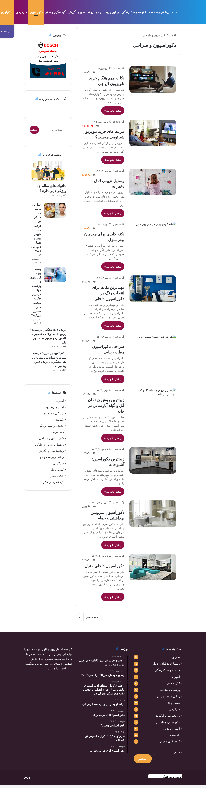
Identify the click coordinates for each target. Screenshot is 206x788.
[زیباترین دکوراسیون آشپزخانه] (152, 460)
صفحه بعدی (92, 617)
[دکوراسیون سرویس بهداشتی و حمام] (152, 513)
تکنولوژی (58, 419)
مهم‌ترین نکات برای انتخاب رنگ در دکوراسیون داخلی (108, 293)
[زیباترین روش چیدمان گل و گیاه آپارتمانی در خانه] (152, 401)
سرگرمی (21, 12)
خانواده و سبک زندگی (134, 12)
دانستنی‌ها (58, 432)
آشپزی (60, 400)
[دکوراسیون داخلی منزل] (152, 567)
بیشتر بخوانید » (112, 110)
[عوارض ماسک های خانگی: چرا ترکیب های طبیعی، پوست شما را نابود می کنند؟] (55, 210)
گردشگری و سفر (55, 12)
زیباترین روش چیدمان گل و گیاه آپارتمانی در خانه (106, 405)
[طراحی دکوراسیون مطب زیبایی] (152, 348)
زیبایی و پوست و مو (107, 12)
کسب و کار (57, 469)
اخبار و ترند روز (54, 407)
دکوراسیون (36, 12)
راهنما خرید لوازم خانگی (49, 444)
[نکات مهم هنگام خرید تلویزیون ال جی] (152, 79)
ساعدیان (117, 170)
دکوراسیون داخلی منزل (104, 565)
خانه (174, 12)
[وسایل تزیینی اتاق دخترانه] (152, 182)
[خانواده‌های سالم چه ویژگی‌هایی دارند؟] (48, 171)
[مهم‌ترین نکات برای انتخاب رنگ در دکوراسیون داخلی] (152, 288)
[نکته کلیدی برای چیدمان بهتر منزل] (152, 235)
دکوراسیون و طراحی (51, 438)
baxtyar (117, 68)
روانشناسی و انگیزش (80, 12)
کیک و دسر (57, 475)
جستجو (178, 752)
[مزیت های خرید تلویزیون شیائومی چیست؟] (152, 133)
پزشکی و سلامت (159, 12)
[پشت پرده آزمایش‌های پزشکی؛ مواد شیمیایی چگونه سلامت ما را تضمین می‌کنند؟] (55, 274)
